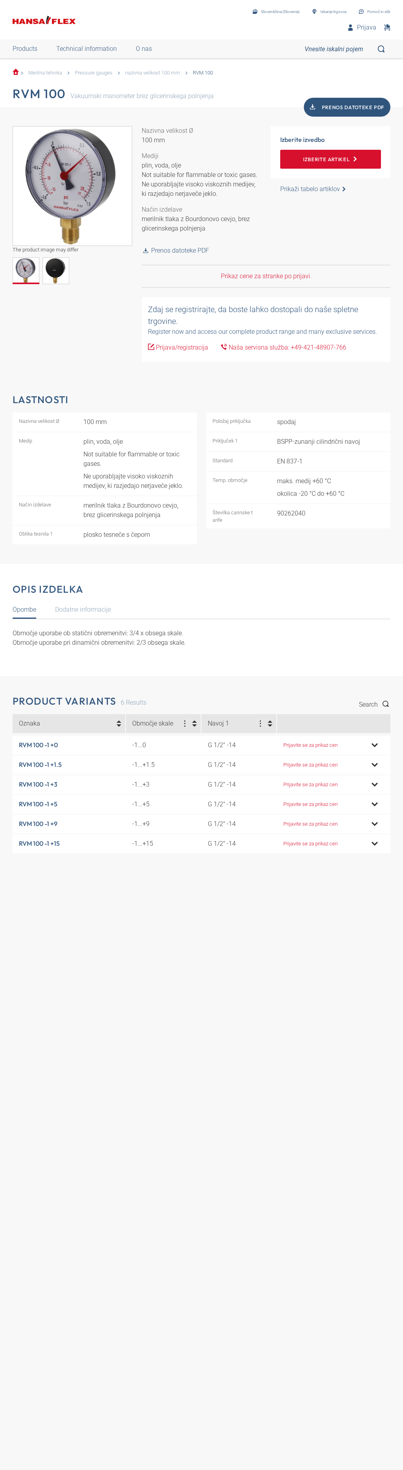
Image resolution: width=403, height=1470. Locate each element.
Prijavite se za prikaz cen (310, 745)
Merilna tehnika (45, 73)
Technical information (86, 48)
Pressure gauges (94, 73)
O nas (144, 48)
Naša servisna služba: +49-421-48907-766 (286, 347)
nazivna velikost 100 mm (152, 73)
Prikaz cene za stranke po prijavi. (266, 276)
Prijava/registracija (181, 347)
